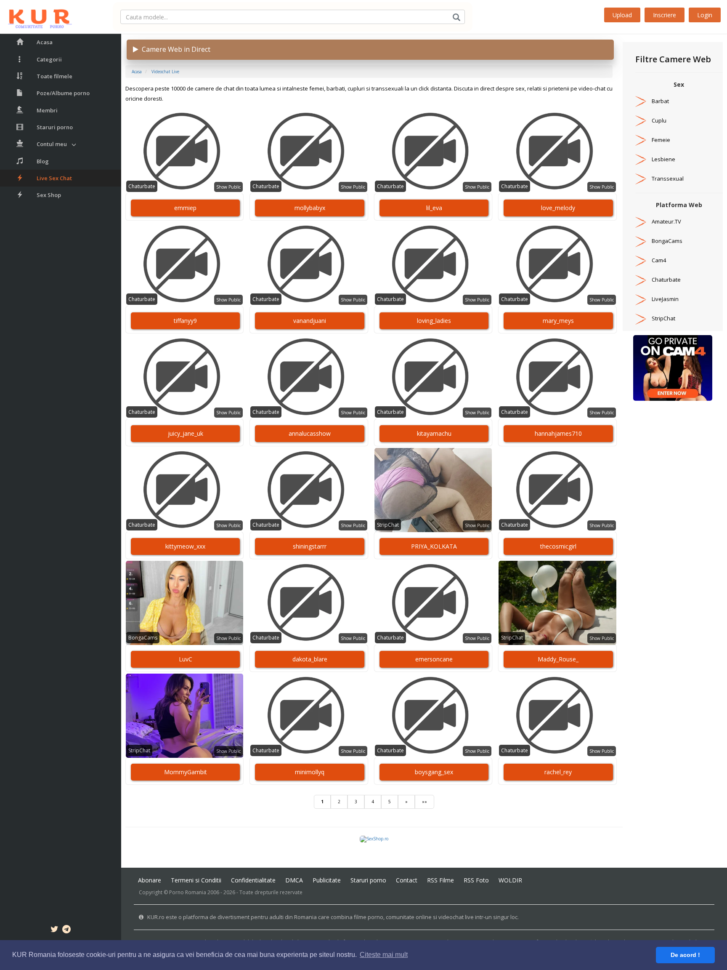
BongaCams (142, 637)
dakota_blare (309, 659)
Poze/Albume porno (63, 93)
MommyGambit (185, 772)
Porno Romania (187, 892)
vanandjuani (309, 321)
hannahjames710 (558, 433)
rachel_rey (558, 772)
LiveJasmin (665, 299)
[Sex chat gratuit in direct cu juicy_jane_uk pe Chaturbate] (184, 377)
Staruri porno (55, 127)
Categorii (49, 59)
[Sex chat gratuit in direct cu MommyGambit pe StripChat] (184, 716)
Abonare (149, 880)
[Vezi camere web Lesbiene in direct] (640, 159)
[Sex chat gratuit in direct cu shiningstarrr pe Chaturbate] (308, 490)
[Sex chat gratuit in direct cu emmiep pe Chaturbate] (184, 151)
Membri (47, 110)
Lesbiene (663, 159)
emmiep (185, 208)
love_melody (558, 208)
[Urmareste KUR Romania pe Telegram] (66, 930)
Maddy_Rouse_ (558, 659)
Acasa (45, 42)
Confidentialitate (253, 880)
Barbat (660, 101)
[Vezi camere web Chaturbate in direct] (640, 279)
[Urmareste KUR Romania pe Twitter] (54, 930)
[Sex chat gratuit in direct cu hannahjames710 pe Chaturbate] (557, 377)
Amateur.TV (666, 221)
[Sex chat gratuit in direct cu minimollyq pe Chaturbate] (308, 716)
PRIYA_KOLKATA (434, 546)
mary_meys (558, 321)
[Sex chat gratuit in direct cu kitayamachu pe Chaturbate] (433, 377)
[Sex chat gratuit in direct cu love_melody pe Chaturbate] (557, 151)
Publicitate (327, 880)
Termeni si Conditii (196, 880)
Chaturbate (141, 186)
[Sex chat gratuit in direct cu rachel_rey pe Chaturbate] (557, 716)
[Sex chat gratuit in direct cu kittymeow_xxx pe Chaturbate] (184, 490)
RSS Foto (476, 880)
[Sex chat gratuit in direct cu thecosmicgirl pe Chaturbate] (557, 490)
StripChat (388, 524)
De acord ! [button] (685, 954)
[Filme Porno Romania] (36, 16)
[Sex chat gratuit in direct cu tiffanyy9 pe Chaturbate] (184, 264)
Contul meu (52, 144)
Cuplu (659, 120)
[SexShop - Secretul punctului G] (374, 839)
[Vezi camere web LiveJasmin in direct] (640, 299)
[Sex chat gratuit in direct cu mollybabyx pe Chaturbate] (308, 151)
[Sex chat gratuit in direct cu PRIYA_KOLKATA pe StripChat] (433, 490)
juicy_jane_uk (185, 433)
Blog (43, 161)
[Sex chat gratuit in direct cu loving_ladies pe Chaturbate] (433, 264)
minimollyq (309, 772)
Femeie (661, 140)
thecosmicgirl (558, 546)
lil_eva (434, 208)
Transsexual (668, 178)
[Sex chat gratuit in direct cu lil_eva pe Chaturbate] (433, 151)
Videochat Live (165, 72)
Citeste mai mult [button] (384, 954)
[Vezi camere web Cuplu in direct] (640, 120)
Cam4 (659, 260)
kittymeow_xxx (185, 546)
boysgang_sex (434, 772)
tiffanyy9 (185, 321)
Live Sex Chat (54, 178)
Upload (622, 15)
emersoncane (434, 659)
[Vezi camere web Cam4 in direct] (640, 260)
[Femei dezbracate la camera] (672, 367)
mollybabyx (310, 208)
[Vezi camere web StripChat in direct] (640, 318)
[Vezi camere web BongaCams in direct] (640, 241)
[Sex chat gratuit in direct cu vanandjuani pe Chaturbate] (308, 264)
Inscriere (664, 15)
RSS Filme (440, 880)
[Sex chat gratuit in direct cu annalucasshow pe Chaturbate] (308, 377)
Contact (406, 880)
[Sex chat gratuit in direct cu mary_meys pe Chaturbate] (557, 264)
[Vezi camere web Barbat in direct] (640, 101)
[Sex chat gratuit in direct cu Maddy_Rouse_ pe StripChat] (557, 603)
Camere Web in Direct (174, 49)
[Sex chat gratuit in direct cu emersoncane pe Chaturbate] (433, 603)
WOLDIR (510, 880)
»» (424, 802)
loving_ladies (434, 321)
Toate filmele (54, 76)
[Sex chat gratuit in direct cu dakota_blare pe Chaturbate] (308, 603)
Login (704, 15)
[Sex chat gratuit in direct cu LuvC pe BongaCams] (184, 603)
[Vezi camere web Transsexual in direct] (640, 178)
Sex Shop (49, 195)
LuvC (185, 659)
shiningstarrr (309, 546)
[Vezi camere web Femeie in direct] (640, 140)
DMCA (294, 880)
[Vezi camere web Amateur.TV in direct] (640, 221)
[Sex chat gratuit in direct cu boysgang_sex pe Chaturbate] (433, 716)
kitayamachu (434, 433)
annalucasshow (310, 433)
